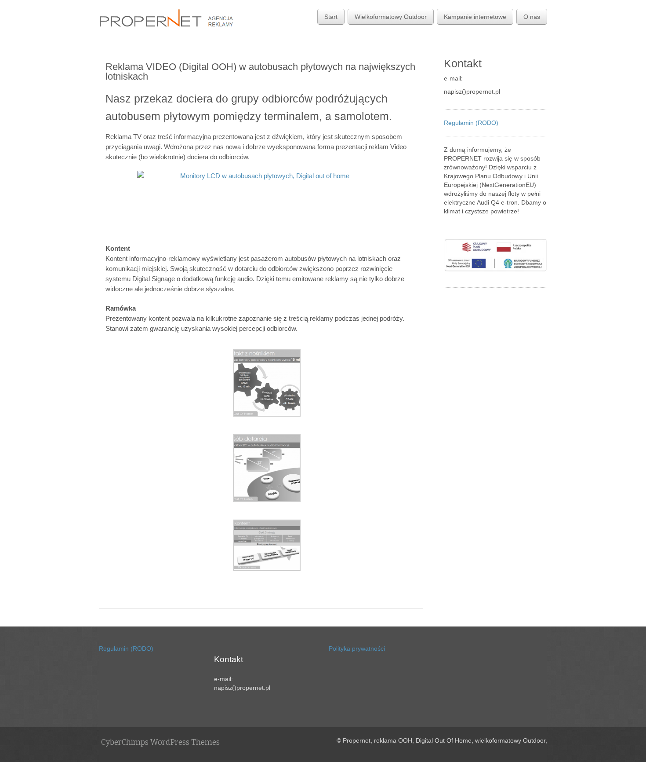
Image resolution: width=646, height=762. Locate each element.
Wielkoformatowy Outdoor (391, 16)
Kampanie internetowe (475, 16)
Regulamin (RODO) (471, 122)
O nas (531, 16)
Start (331, 16)
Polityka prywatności (357, 648)
